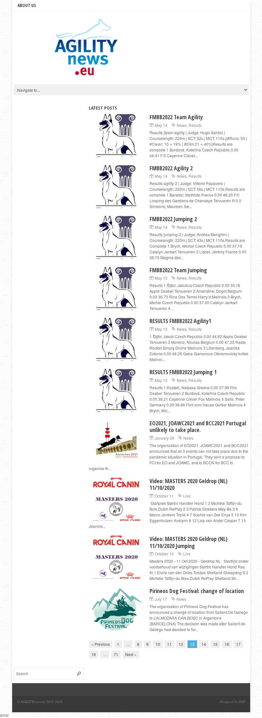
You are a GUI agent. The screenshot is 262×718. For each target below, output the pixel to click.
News (182, 125)
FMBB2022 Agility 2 (171, 168)
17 (238, 644)
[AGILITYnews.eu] (87, 49)
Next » (130, 654)
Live (186, 495)
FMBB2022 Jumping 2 (173, 219)
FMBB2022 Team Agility (176, 117)
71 (116, 654)
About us (27, 5)
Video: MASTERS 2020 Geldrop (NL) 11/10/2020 (188, 484)
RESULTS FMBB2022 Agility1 (180, 321)
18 (93, 654)
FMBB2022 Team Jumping (178, 270)
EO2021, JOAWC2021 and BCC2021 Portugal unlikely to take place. (198, 426)
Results (195, 125)
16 (227, 644)
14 (204, 644)
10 (158, 644)
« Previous (100, 644)
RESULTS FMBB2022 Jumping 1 (183, 372)
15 (215, 644)
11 (169, 644)
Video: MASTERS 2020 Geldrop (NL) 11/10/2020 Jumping (188, 542)
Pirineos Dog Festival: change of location (197, 591)
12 (181, 644)
